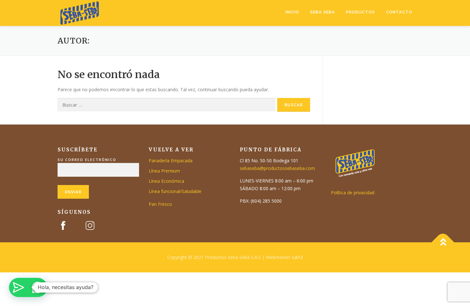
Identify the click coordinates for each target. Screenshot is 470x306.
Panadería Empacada (170, 160)
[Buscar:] (166, 105)
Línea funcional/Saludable (175, 191)
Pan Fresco (160, 204)
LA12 (297, 257)
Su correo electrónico (87, 159)
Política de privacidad (352, 192)
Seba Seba (322, 12)
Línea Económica (166, 181)
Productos (360, 12)
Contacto (399, 12)
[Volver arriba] (443, 242)
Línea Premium (164, 171)
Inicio (292, 12)
